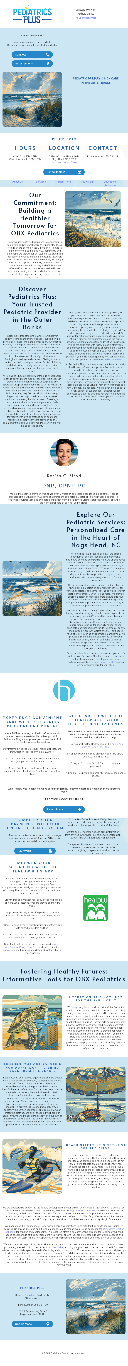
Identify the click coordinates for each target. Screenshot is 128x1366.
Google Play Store (100, 746)
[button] (32, 54)
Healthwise (57, 1247)
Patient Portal (64, 181)
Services (41, 181)
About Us (17, 181)
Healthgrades (114, 359)
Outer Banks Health (103, 661)
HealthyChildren (28, 1256)
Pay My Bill (87, 181)
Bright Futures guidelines (82, 1210)
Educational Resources (110, 183)
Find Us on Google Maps (85, 17)
